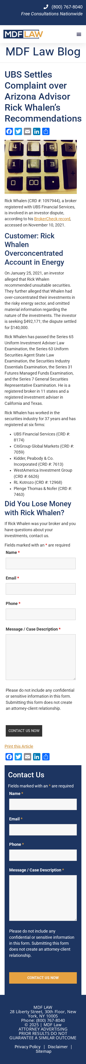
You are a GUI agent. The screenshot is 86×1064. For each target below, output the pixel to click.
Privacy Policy (28, 1047)
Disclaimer (58, 1047)
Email (12, 578)
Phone (13, 603)
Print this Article (19, 746)
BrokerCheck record (52, 219)
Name (13, 552)
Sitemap (44, 1051)
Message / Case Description (33, 629)
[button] (79, 34)
